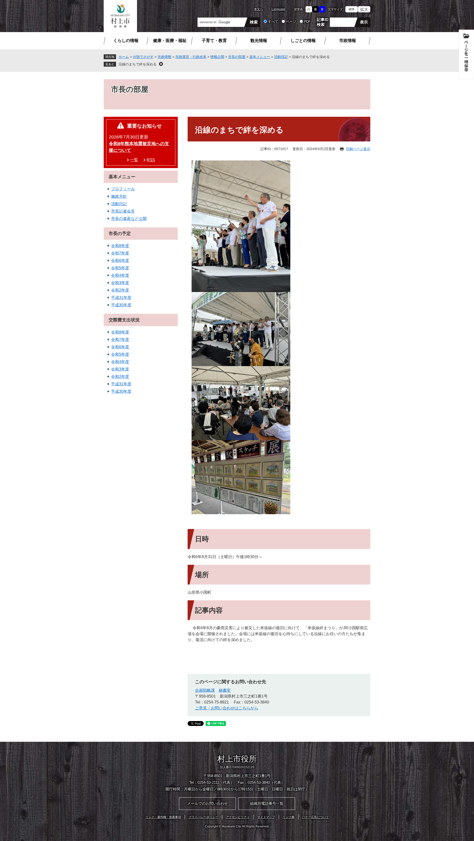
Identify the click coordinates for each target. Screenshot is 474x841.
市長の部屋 (236, 57)
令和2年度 (120, 290)
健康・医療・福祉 (170, 40)
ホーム (123, 57)
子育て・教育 (214, 40)
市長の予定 (120, 233)
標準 (352, 9)
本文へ (258, 9)
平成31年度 (121, 297)
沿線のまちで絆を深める (137, 64)
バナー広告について (315, 817)
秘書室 (225, 690)
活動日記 (281, 57)
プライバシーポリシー (203, 817)
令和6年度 (120, 260)
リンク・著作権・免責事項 (163, 817)
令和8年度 (120, 246)
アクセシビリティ (238, 817)
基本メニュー (259, 57)
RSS (151, 160)
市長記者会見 (123, 211)
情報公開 (217, 57)
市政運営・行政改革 (190, 57)
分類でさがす (143, 57)
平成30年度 (121, 305)
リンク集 (289, 817)
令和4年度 (120, 275)
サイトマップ (266, 817)
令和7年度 (120, 253)
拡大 (364, 9)
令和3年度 (120, 283)
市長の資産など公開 (129, 218)
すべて (273, 21)
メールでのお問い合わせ (207, 803)
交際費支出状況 (124, 319)
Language (278, 9)
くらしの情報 (125, 40)
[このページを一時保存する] (466, 54)
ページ (291, 21)
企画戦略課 (205, 690)
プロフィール (123, 189)
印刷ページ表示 (358, 149)
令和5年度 (120, 268)
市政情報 (347, 40)
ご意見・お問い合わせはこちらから (226, 708)
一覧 (134, 160)
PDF (307, 21)
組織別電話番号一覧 (266, 803)
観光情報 (258, 40)
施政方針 (119, 196)
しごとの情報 (303, 40)
